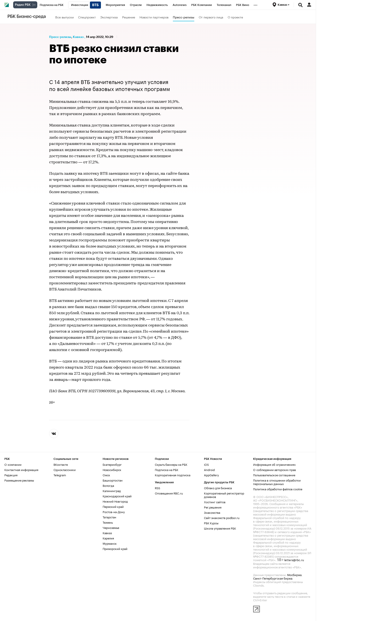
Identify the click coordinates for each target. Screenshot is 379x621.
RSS (157, 487)
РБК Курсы (211, 523)
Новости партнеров (153, 16)
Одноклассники (65, 469)
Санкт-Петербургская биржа (272, 578)
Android (209, 469)
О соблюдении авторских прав (274, 469)
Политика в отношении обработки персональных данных (277, 482)
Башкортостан (113, 480)
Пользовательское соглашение (274, 475)
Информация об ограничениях (274, 464)
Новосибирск (112, 469)
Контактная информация (21, 469)
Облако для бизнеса (218, 487)
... (255, 4)
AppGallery (211, 475)
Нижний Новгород (115, 501)
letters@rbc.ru (294, 559)
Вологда (108, 485)
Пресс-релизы (183, 16)
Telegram (60, 475)
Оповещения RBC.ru (169, 493)
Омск (106, 475)
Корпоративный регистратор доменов (224, 495)
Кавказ (78, 36)
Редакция (11, 475)
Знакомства (212, 512)
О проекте (235, 16)
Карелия (108, 538)
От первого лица (211, 16)
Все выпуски (64, 16)
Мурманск (110, 543)
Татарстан (109, 517)
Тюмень (108, 522)
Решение (128, 16)
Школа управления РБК (220, 528)
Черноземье (111, 527)
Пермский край (113, 506)
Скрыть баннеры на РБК (171, 464)
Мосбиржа (294, 574)
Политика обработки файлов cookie (277, 489)
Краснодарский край (117, 496)
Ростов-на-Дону (114, 511)
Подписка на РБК (166, 469)
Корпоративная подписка (172, 475)
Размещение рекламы (19, 480)
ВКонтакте (61, 464)
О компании (12, 464)
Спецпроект (87, 16)
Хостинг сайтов (214, 502)
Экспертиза (109, 16)
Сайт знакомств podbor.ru (222, 517)
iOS (206, 464)
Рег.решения (213, 507)
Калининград (112, 490)
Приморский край (115, 548)
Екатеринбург (112, 464)
